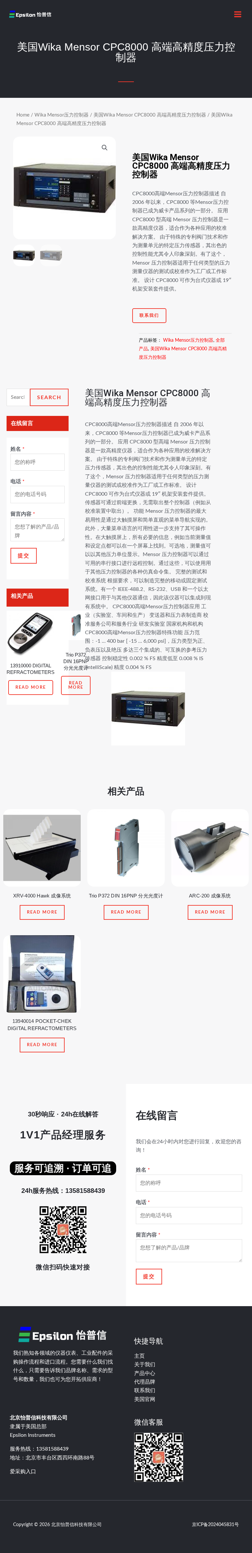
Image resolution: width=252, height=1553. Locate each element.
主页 (139, 1356)
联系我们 (144, 1390)
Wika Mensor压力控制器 (61, 115)
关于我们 (144, 1364)
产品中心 (144, 1373)
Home (23, 115)
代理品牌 (144, 1382)
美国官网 (144, 1399)
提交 (24, 555)
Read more (30, 687)
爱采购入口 (23, 1471)
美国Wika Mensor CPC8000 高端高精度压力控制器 (150, 115)
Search (49, 397)
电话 (17, 481)
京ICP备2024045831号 (215, 1524)
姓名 (17, 449)
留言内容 (22, 514)
